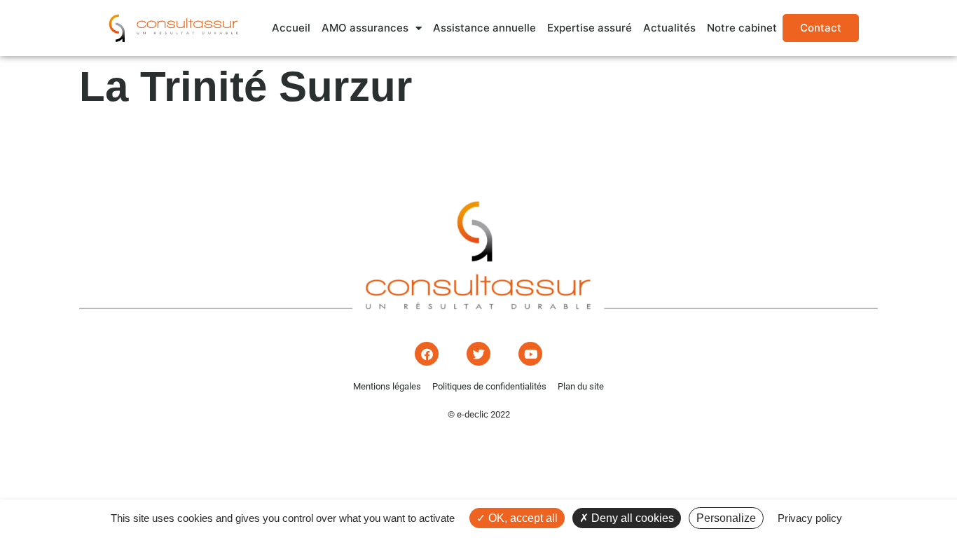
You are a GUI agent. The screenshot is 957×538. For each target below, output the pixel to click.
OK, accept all (522, 518)
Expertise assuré (589, 27)
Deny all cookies (631, 518)
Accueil (291, 27)
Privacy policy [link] (810, 518)
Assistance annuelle (484, 27)
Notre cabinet (742, 27)
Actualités (669, 27)
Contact (820, 27)
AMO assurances (365, 27)
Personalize (726, 518)
